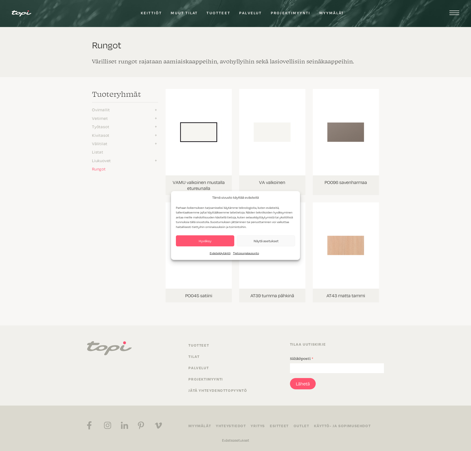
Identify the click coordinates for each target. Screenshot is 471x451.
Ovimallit (101, 109)
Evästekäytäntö (220, 253)
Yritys (258, 425)
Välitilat (99, 143)
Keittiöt (151, 13)
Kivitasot (100, 135)
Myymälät (331, 13)
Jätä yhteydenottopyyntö (217, 390)
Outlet (301, 425)
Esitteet (279, 425)
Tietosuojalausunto (246, 253)
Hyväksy (205, 241)
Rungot (99, 168)
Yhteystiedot (231, 425)
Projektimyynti (291, 13)
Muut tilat (184, 13)
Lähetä (303, 384)
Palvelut (250, 13)
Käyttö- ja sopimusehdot (342, 425)
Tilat (193, 356)
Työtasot (100, 126)
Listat (97, 152)
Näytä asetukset (266, 241)
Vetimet (100, 118)
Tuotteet (218, 13)
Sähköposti (301, 358)
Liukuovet (101, 160)
